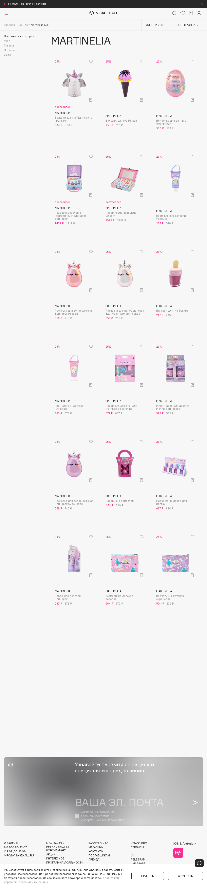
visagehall (12, 843)
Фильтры (152, 25)
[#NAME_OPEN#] (199, 863)
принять (147, 875)
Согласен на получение (102, 816)
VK (132, 855)
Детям (8, 54)
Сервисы (137, 847)
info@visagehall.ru (19, 855)
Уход (7, 40)
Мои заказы (55, 843)
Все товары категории (19, 36)
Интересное (55, 858)
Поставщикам (99, 855)
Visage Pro (139, 843)
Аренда (94, 859)
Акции (50, 854)
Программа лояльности (64, 862)
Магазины (96, 847)
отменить (185, 875)
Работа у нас (98, 843)
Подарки (10, 50)
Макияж (9, 45)
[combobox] (185, 25)
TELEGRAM (138, 859)
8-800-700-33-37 (15, 847)
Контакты (96, 851)
